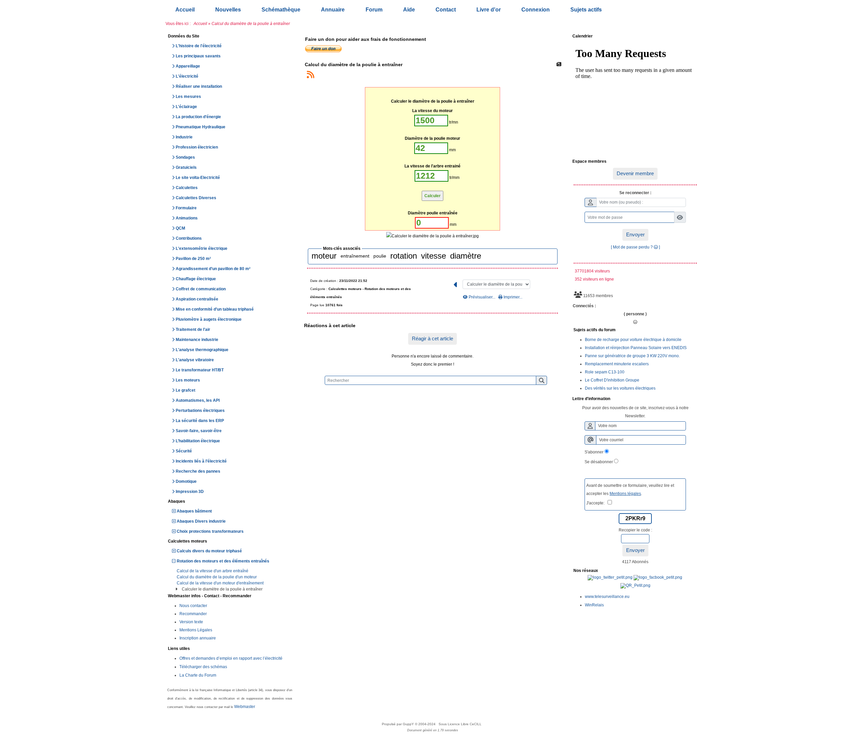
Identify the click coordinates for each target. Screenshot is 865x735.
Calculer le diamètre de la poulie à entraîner (222, 589)
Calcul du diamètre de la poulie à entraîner (353, 64)
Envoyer (635, 234)
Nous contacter (193, 605)
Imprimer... (512, 297)
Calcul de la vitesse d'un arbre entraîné (212, 571)
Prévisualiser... (482, 297)
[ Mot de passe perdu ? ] (635, 247)
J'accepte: (597, 503)
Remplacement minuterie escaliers (617, 364)
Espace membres (634, 161)
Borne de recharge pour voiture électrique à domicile (633, 339)
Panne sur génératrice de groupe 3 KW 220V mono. (632, 355)
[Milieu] (854, 309)
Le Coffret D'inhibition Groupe (612, 380)
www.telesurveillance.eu (607, 596)
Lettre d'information (634, 399)
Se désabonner (599, 462)
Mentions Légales (195, 630)
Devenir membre (635, 173)
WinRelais (594, 605)
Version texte (191, 622)
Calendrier (634, 36)
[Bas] (854, 321)
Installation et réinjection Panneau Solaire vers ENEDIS (636, 347)
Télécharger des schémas (203, 666)
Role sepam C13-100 (604, 372)
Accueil (200, 23)
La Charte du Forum (197, 675)
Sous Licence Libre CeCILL (461, 724)
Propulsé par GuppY (398, 724)
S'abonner (594, 452)
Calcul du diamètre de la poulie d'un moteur (217, 577)
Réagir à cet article (432, 338)
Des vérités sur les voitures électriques (620, 388)
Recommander (193, 613)
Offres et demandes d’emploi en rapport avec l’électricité (230, 658)
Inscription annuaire (197, 638)
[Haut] (854, 297)
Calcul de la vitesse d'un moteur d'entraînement (220, 583)
